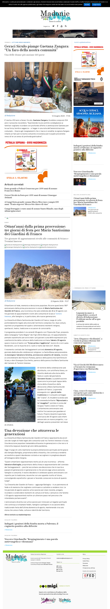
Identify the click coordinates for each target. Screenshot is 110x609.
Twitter (60, 566)
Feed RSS (60, 571)
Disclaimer (85, 563)
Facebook (59, 568)
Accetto (87, 4)
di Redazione (10, 116)
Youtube (60, 570)
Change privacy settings (89, 568)
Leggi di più (96, 4)
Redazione (85, 566)
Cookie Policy (86, 561)
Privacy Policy (86, 559)
